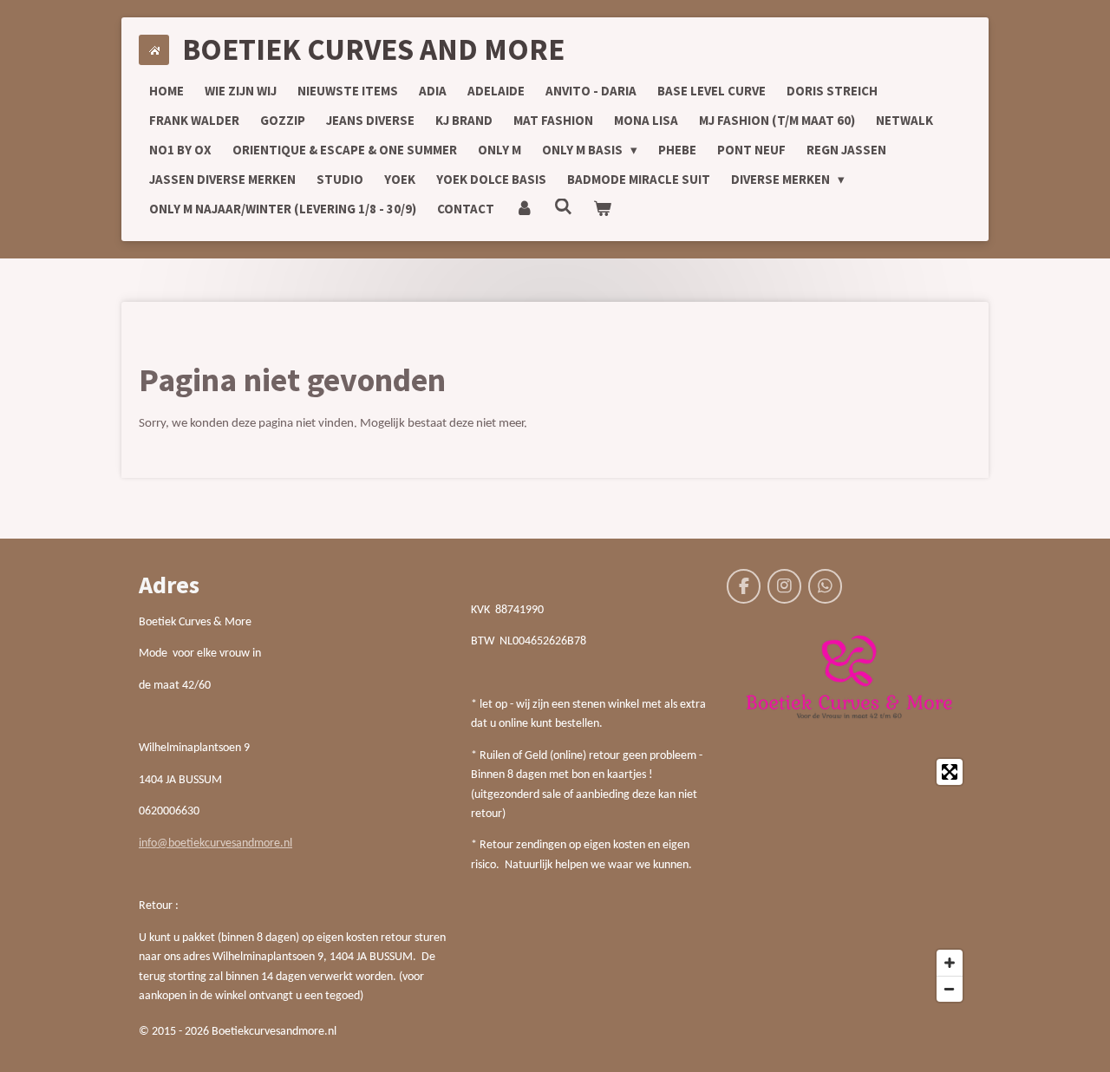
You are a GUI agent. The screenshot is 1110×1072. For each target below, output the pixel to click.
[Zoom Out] (950, 989)
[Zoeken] (563, 206)
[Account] (524, 209)
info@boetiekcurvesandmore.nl (215, 843)
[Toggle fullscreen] (950, 772)
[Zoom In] (950, 963)
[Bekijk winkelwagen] (602, 209)
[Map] (849, 880)
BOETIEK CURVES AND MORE (373, 49)
